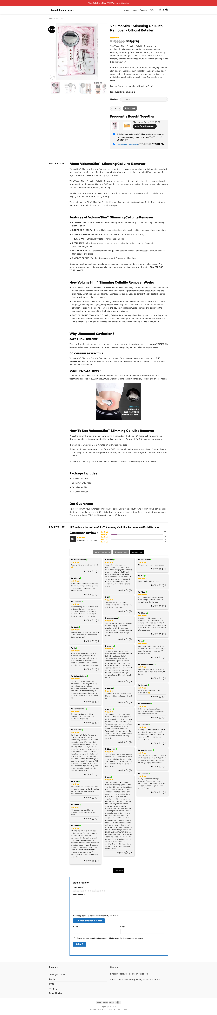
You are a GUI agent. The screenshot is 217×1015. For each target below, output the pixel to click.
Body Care (59, 19)
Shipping (53, 988)
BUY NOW (130, 108)
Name (76, 927)
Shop (134, 10)
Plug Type (114, 99)
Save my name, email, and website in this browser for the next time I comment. (110, 938)
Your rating (78, 887)
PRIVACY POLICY (97, 1009)
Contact (143, 10)
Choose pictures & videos (89, 920)
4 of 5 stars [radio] (91, 890)
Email (123, 927)
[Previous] (53, 51)
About (127, 10)
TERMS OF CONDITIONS (116, 1009)
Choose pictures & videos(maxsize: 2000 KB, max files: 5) (98, 916)
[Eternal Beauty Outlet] (61, 10)
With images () (103, 552)
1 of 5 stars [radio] (74, 890)
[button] (52, 77)
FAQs (152, 10)
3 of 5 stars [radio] (83, 890)
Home (51, 19)
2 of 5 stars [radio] (77, 890)
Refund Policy (55, 993)
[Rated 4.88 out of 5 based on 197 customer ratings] (139, 38)
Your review (79, 895)
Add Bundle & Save (144, 126)
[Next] (103, 51)
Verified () (122, 552)
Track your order (57, 974)
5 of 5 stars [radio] (100, 890)
